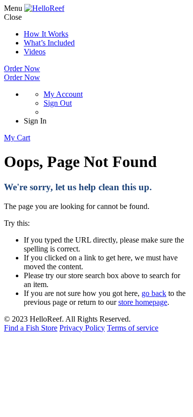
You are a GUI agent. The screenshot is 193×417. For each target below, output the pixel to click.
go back (154, 293)
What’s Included (49, 43)
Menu (13, 8)
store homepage (142, 302)
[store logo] (44, 8)
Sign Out (58, 103)
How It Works (46, 34)
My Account (63, 94)
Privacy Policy (82, 328)
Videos (35, 51)
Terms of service (132, 328)
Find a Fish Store (30, 328)
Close (13, 17)
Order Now (22, 68)
